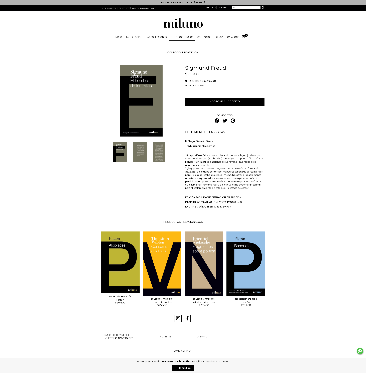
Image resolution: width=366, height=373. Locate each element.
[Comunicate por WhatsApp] (360, 351)
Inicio (159, 59)
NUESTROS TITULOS (182, 37)
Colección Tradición (176, 59)
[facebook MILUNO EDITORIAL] (187, 318)
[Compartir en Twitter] (225, 120)
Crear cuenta (210, 7)
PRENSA (218, 37)
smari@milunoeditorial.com (143, 8)
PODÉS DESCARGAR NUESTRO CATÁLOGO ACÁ (183, 2)
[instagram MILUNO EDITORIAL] (178, 318)
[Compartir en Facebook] (217, 120)
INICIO (118, 37)
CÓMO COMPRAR (183, 351)
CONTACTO (203, 37)
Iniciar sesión (223, 7)
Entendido (183, 368)
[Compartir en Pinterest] (233, 120)
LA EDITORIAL (134, 37)
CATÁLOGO (233, 37)
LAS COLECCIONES (156, 37)
